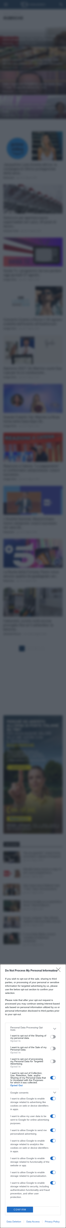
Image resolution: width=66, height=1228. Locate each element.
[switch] (53, 1036)
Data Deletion (14, 1221)
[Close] (59, 971)
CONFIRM (20, 1209)
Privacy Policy (52, 1221)
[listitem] (33, 1028)
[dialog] (33, 1096)
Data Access (33, 1221)
